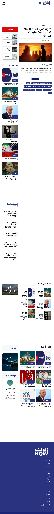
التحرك (28, 83)
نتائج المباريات (10, 289)
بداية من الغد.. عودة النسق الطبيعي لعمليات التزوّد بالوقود (10, 214)
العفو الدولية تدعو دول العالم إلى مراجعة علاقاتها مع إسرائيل (37, 86)
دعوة (49, 93)
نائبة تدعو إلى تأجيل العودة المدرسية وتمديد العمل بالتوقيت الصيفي (11, 178)
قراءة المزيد (35, 79)
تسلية (48, 489)
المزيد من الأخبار (44, 283)
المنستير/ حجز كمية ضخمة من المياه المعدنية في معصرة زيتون (10, 256)
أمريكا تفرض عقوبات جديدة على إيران (11, 159)
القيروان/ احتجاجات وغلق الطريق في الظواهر (11, 235)
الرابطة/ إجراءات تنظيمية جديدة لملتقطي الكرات (29, 385)
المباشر (48, 486)
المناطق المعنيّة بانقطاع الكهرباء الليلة (12, 140)
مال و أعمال (47, 466)
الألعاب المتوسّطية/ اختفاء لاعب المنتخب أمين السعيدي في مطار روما (10, 245)
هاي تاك (48, 479)
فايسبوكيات (47, 494)
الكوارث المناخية (47, 90)
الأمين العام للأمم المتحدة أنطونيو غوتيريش (41, 83)
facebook (49, 505)
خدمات (48, 482)
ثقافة (49, 469)
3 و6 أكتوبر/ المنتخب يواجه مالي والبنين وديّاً (44, 385)
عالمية (44, 25)
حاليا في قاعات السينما (10, 361)
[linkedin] (43, 65)
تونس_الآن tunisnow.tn (29, 90)
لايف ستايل (47, 476)
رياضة (49, 473)
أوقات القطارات (8, 43)
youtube (46, 505)
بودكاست (48, 492)
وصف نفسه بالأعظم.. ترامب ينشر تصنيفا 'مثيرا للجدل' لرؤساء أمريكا (11, 121)
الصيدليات (7, 57)
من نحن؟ (48, 499)
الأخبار (50, 25)
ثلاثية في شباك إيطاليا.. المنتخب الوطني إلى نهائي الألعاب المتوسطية (11, 225)
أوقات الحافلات (8, 36)
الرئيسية (48, 460)
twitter (42, 505)
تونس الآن (39, 90)
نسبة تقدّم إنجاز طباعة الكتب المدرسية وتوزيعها (11, 102)
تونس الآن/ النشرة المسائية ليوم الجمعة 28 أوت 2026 (11, 84)
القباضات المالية (8, 50)
